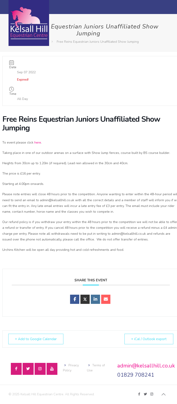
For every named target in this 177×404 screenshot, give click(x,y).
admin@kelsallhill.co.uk (146, 365)
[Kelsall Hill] (29, 23)
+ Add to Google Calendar (36, 339)
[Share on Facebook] (74, 299)
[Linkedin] (95, 299)
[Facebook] (139, 394)
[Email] (105, 299)
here (37, 142)
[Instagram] (151, 394)
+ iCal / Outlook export (149, 339)
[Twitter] (145, 394)
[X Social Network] (85, 299)
